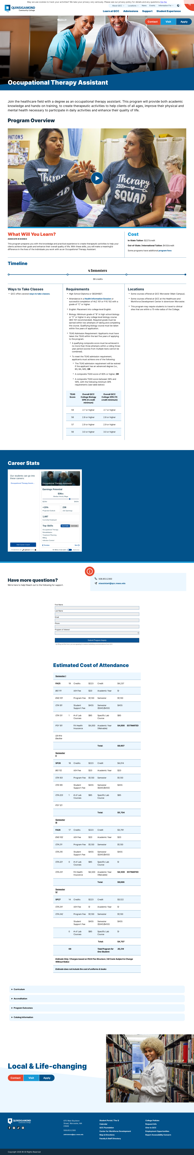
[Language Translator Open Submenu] (178, 5)
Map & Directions (107, 1135)
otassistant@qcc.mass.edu (112, 583)
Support (147, 11)
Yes (161, 2)
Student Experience (169, 11)
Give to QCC (150, 1127)
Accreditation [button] (20, 998)
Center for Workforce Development (115, 1131)
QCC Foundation (106, 1127)
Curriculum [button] (19, 989)
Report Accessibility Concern (158, 1135)
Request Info (151, 1124)
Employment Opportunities (157, 1131)
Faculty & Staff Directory (110, 1138)
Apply (184, 21)
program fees (165, 250)
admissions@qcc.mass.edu (73, 1134)
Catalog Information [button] (23, 1017)
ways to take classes (39, 294)
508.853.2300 (105, 579)
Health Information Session (98, 299)
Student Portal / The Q (109, 1120)
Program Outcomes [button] (23, 1008)
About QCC (117, 5)
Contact (153, 21)
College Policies (152, 1120)
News (144, 5)
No (165, 2)
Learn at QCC (111, 11)
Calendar (103, 1124)
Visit (168, 21)
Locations (132, 5)
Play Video (97, 178)
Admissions (130, 11)
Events (152, 5)
